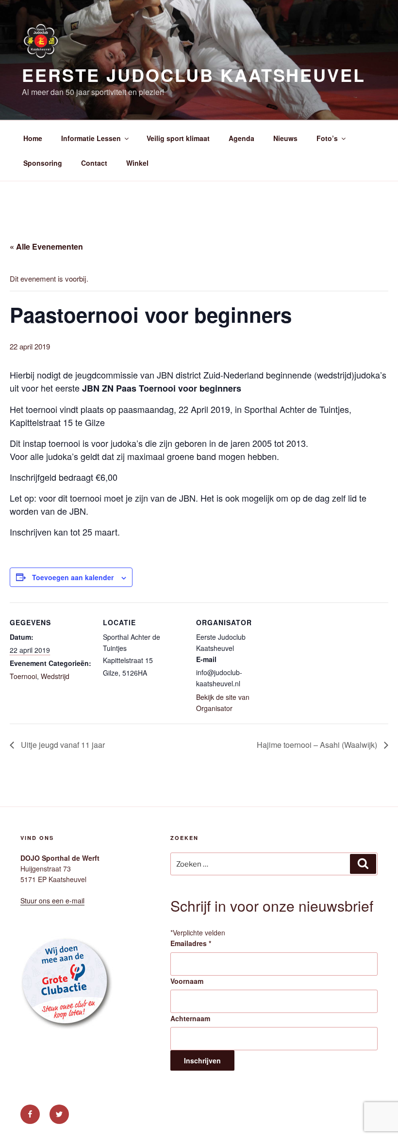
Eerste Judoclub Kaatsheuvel (193, 74)
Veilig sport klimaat (178, 138)
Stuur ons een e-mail (52, 900)
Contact (94, 163)
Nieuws (285, 138)
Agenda (241, 138)
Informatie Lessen (91, 138)
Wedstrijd (55, 676)
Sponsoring (42, 163)
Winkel (137, 163)
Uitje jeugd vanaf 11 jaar (62, 744)
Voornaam (186, 981)
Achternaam (190, 1018)
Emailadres (190, 943)
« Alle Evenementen (46, 246)
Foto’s (327, 138)
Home (32, 138)
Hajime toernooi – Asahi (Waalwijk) (318, 744)
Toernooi (23, 676)
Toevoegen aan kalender (73, 577)
